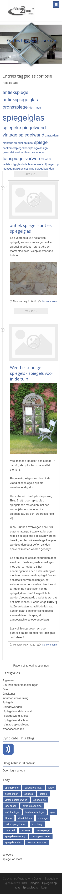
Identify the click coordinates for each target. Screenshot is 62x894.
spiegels (11, 127)
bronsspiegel (16, 106)
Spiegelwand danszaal (18, 711)
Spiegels (8, 702)
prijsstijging (27, 168)
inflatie (26, 164)
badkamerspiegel (13, 148)
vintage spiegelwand (23, 134)
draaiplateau (25, 818)
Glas (5, 689)
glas (19, 164)
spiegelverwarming (15, 836)
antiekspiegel (16, 92)
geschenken (11, 793)
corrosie (25, 830)
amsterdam (52, 135)
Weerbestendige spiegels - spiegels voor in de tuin (31, 373)
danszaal (10, 830)
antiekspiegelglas (20, 99)
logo (41, 152)
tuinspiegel (14, 158)
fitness (8, 818)
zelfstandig (9, 164)
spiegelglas (23, 117)
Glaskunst (9, 693)
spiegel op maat (23, 143)
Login (44, 887)
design (43, 148)
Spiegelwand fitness (16, 716)
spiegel (41, 142)
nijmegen (49, 164)
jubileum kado (29, 152)
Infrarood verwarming (15, 698)
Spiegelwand (30, 887)
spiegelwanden (44, 168)
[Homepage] (21, 8)
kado (51, 787)
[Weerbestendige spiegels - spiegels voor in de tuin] (33, 342)
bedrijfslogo (31, 148)
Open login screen (14, 770)
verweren (34, 158)
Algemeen (9, 680)
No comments (50, 301)
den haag (35, 107)
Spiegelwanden (12, 707)
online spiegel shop (15, 824)
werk (48, 159)
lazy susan (11, 805)
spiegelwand (33, 127)
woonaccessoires (13, 729)
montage (8, 143)
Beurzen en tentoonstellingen (20, 685)
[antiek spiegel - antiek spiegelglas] (33, 200)
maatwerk (37, 164)
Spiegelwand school (16, 720)
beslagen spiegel (41, 836)
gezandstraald (11, 152)
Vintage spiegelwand (16, 724)
